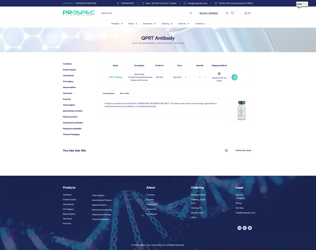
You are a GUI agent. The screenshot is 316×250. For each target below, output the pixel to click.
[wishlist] (232, 13)
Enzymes (67, 223)
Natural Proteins (99, 205)
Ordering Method (198, 194)
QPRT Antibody (179, 43)
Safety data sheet (243, 150)
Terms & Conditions (240, 196)
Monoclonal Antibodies (146, 43)
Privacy (239, 203)
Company (150, 194)
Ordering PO (196, 208)
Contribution (151, 204)
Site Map (240, 208)
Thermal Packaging (100, 219)
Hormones (67, 218)
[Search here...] (190, 13)
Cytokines (67, 194)
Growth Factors (69, 199)
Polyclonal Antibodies (101, 214)
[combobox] (147, 13)
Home (134, 43)
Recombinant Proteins (102, 200)
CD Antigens (68, 209)
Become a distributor (209, 13)
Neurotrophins (69, 214)
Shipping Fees (197, 212)
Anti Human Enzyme (164, 43)
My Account (151, 214)
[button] (117, 23)
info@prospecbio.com (245, 212)
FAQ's (193, 217)
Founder (150, 199)
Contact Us (151, 209)
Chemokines (68, 204)
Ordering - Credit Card (198, 201)
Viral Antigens (98, 195)
